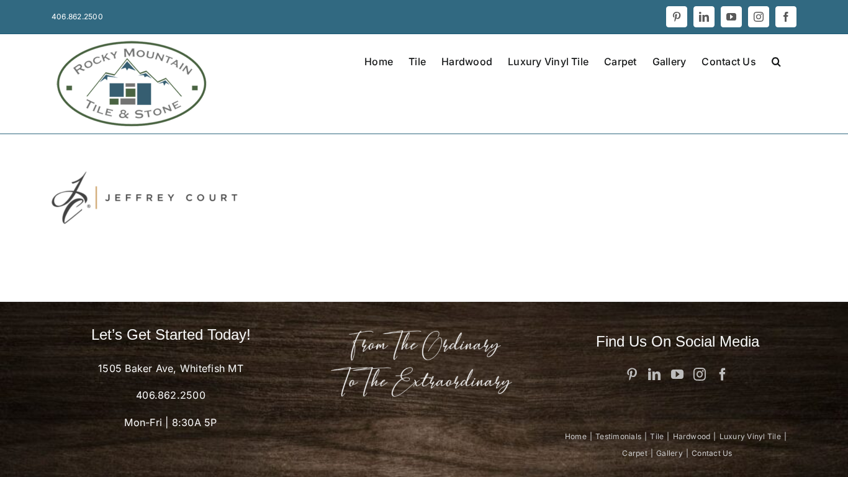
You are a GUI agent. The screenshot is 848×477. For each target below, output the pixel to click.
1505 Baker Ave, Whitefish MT (170, 368)
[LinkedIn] (654, 374)
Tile (657, 436)
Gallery (669, 453)
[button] (776, 60)
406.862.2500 (170, 395)
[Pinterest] (632, 374)
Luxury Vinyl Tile (750, 436)
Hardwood (692, 436)
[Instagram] (699, 374)
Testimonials (618, 436)
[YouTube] (677, 374)
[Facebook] (722, 374)
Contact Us (712, 453)
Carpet (634, 453)
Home (576, 436)
